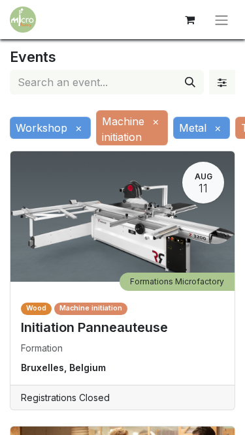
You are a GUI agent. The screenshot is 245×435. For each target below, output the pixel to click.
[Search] (190, 82)
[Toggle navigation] (221, 19)
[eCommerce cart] (189, 20)
